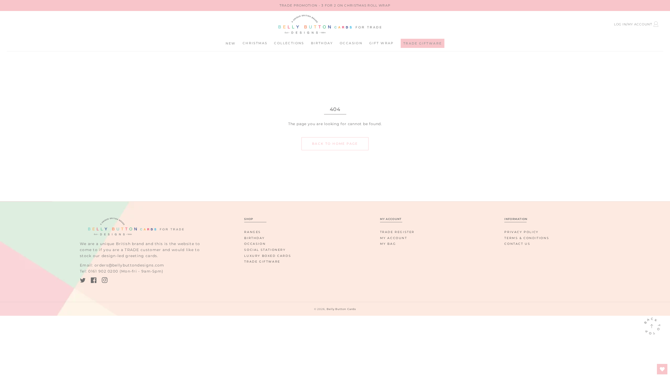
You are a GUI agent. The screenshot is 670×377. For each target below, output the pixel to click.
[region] (335, 5)
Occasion (255, 244)
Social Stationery (265, 250)
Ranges (252, 232)
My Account (393, 238)
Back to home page (335, 144)
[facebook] (94, 281)
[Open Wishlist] (662, 369)
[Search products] (54, 23)
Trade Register (397, 232)
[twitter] (83, 281)
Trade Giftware (262, 261)
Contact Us (517, 244)
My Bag (388, 244)
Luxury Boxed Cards (267, 256)
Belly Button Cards (341, 309)
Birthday (254, 238)
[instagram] (105, 281)
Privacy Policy (521, 232)
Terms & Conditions (526, 238)
